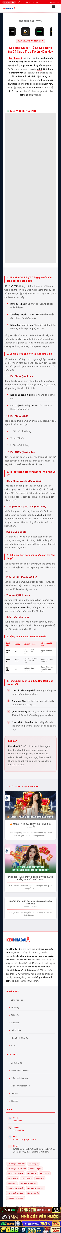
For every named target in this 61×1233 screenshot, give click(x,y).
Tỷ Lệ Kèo (15, 1015)
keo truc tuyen (35, 1168)
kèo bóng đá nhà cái (15, 1173)
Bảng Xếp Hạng (18, 1000)
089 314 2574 (18, 1130)
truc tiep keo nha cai (15, 1198)
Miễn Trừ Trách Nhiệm (20, 1085)
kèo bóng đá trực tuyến (17, 1168)
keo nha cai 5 (13, 1178)
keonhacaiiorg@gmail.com (24, 1139)
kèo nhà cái (31, 1173)
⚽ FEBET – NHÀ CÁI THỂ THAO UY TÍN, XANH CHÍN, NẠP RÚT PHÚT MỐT (30, 878)
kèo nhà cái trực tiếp (15, 1193)
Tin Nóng (15, 1007)
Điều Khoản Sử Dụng (20, 1070)
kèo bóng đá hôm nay (16, 1163)
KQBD (13, 1045)
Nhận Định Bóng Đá (19, 1038)
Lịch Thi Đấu (16, 1030)
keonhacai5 (12, 1183)
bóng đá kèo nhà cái (15, 1188)
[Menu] (53, 7)
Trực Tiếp (15, 1022)
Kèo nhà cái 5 (15, 58)
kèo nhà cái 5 (27, 1178)
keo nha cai (44, 1173)
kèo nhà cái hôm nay (28, 1183)
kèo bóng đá (33, 1163)
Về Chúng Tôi (16, 1063)
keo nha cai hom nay (35, 1188)
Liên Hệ (14, 1093)
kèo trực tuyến (33, 1193)
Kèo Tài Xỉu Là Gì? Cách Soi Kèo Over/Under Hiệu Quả (30, 902)
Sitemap (14, 1101)
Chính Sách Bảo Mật (19, 1078)
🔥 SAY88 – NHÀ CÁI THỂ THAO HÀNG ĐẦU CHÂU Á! (30, 825)
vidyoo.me (17, 1120)
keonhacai (40, 1178)
